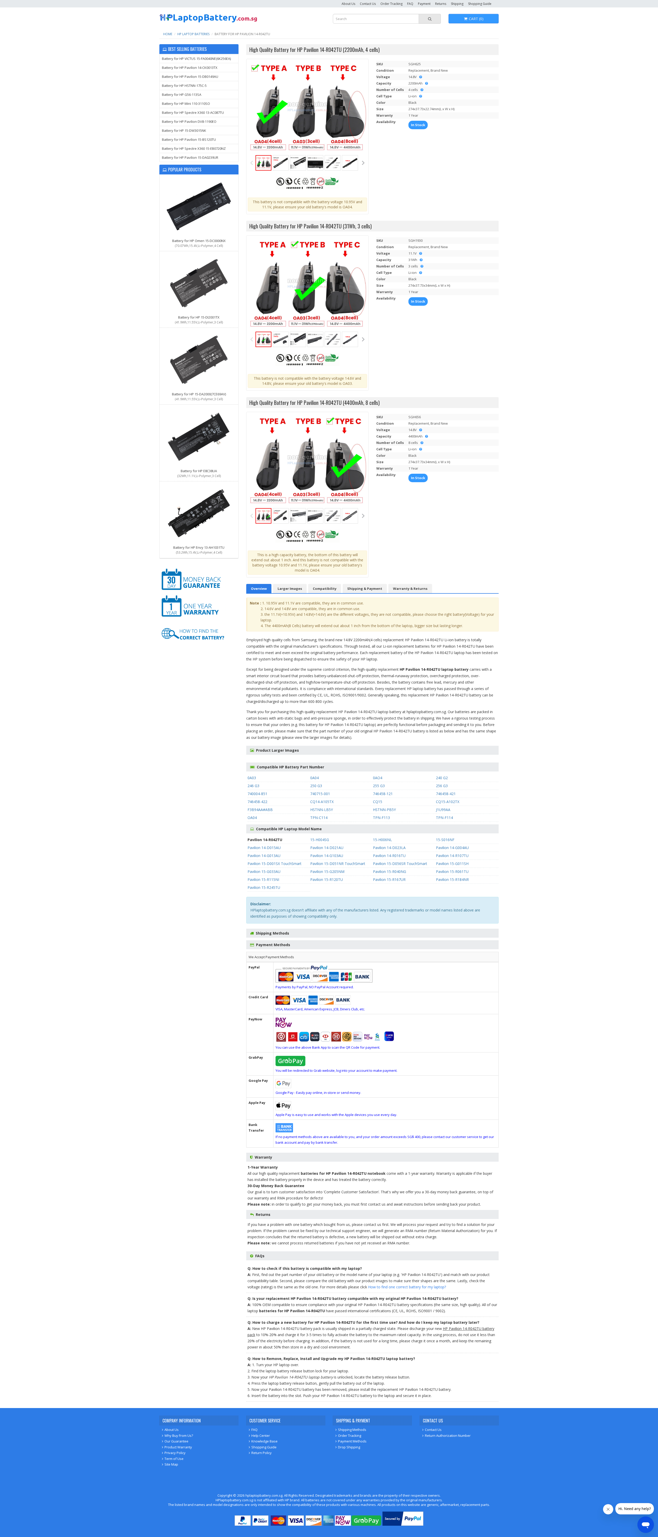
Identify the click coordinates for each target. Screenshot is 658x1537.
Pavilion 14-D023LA (389, 847)
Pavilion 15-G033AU (264, 871)
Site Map (171, 1464)
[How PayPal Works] (402, 1524)
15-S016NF (445, 839)
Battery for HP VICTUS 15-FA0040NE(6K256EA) (196, 58)
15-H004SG (319, 839)
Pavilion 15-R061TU (452, 871)
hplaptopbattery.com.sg (263, 1495)
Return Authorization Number (448, 1435)
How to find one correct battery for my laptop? (407, 1286)
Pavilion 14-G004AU (452, 847)
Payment (424, 4)
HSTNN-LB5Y (321, 809)
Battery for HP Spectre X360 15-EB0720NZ (194, 148)
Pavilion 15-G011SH (452, 863)
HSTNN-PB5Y (384, 809)
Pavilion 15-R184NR (452, 879)
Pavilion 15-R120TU (326, 879)
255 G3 (379, 785)
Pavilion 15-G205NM (327, 871)
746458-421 (446, 793)
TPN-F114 (444, 817)
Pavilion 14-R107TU (452, 855)
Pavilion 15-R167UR (389, 879)
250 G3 (316, 785)
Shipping (457, 4)
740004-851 (257, 793)
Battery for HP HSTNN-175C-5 (184, 85)
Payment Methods (352, 1441)
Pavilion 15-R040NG (389, 871)
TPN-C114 (318, 817)
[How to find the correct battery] (192, 644)
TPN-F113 (381, 817)
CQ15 (377, 801)
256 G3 (442, 785)
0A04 (314, 777)
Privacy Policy (175, 1452)
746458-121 (383, 793)
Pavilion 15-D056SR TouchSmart (400, 863)
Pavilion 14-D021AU (326, 847)
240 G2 (442, 777)
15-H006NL (382, 839)
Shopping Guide (479, 4)
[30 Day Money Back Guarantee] (192, 591)
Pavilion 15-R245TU (264, 887)
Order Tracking (391, 4)
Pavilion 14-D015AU (264, 847)
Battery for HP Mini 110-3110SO (186, 103)
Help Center (260, 1435)
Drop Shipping (349, 1447)
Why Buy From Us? (178, 1435)
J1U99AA (443, 809)
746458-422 (257, 801)
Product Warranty (178, 1447)
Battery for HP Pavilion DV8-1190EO (189, 121)
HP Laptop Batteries (193, 34)
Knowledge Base (264, 1441)
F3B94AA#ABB (260, 809)
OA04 (252, 817)
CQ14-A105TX (322, 801)
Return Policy (261, 1452)
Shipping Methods (352, 1429)
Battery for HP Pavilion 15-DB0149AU (190, 76)
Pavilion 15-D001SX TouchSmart (274, 863)
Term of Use (174, 1458)
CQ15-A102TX (447, 801)
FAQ (410, 4)
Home (167, 34)
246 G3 (253, 785)
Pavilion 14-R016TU (389, 855)
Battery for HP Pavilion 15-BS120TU (189, 139)
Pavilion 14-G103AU (326, 855)
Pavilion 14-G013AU (264, 855)
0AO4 (377, 777)
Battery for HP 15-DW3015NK (184, 130)
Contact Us (368, 4)
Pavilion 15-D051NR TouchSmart (337, 863)
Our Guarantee (176, 1441)
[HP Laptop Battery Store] (208, 21)
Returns (440, 4)
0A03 (252, 777)
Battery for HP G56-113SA (181, 94)
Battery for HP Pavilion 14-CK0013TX (189, 67)
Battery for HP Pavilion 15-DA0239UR (190, 157)
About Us (348, 4)
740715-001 (320, 793)
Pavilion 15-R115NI (263, 879)
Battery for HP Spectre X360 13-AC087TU (193, 112)
